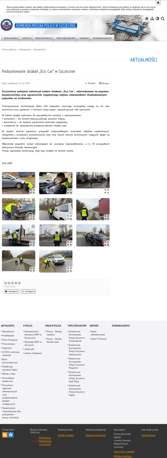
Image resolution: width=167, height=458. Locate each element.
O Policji (27, 326)
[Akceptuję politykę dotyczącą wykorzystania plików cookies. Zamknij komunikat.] (158, 2)
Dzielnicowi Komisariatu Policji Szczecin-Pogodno (77, 363)
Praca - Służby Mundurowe (54, 340)
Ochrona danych (121, 326)
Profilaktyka (8, 335)
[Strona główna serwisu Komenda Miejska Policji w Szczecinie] (147, 18)
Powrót (91, 83)
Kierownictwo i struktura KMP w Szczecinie (32, 334)
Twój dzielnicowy (77, 326)
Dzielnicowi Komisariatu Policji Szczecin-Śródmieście (77, 336)
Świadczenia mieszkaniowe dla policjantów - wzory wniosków (11, 413)
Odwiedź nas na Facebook (10, 435)
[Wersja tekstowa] (157, 18)
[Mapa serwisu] (152, 18)
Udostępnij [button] (13, 291)
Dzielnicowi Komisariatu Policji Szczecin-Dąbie (77, 390)
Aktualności (25, 49)
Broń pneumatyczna (9, 361)
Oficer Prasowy (99, 338)
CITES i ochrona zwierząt (10, 354)
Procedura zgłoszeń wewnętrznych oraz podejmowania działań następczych (9, 394)
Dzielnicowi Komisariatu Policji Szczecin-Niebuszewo (77, 350)
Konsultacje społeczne (8, 379)
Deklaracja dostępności (96, 435)
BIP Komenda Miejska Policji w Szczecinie (45, 441)
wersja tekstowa (148, 435)
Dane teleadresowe (98, 333)
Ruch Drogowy (9, 339)
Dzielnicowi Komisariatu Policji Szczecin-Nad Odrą (77, 377)
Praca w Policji (53, 326)
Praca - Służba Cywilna (54, 333)
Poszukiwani (8, 344)
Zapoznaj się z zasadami (124, 451)
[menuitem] (11, 37)
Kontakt (94, 326)
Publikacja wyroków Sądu (9, 368)
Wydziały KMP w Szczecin (32, 343)
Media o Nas (8, 374)
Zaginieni (7, 348)
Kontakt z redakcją (66, 435)
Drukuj (105, 83)
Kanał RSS (5, 435)
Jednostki (29, 349)
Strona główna (9, 49)
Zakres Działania (33, 353)
